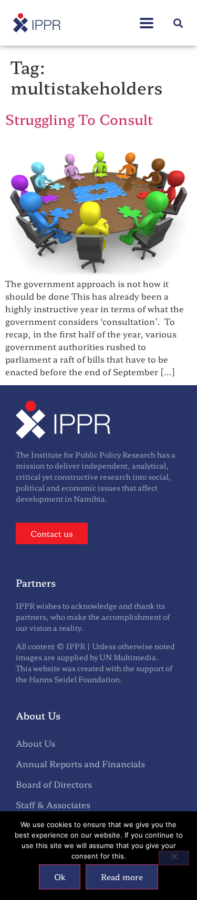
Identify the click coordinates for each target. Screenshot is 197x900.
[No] (174, 858)
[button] (146, 17)
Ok (59, 876)
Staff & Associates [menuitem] (53, 804)
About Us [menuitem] (35, 743)
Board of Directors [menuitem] (54, 784)
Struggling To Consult (79, 119)
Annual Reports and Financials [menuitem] (80, 763)
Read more (122, 876)
